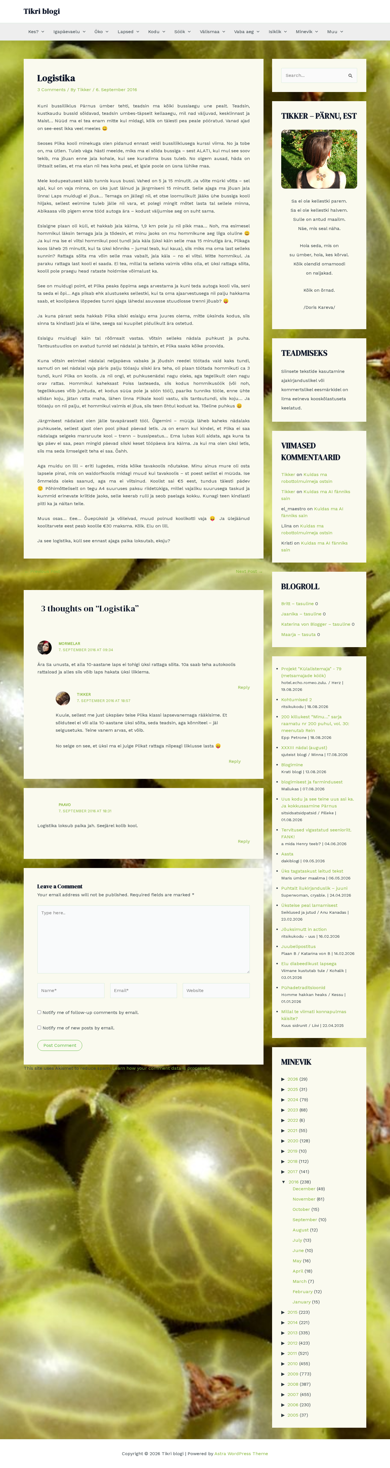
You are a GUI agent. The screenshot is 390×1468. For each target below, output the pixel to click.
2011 (292, 1353)
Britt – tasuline (297, 603)
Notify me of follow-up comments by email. (91, 1012)
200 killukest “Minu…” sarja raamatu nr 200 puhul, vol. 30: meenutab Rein (315, 723)
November (304, 1199)
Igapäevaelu (66, 31)
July (297, 1240)
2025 (293, 1089)
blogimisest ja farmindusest (312, 782)
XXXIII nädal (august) (304, 747)
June (298, 1250)
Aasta (287, 854)
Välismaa (210, 31)
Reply (244, 687)
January (302, 1302)
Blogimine (292, 764)
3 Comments (51, 89)
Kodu (154, 31)
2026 (293, 1079)
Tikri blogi (42, 11)
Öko (99, 31)
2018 (292, 1161)
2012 (292, 1343)
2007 (293, 1394)
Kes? (33, 31)
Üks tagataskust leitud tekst (312, 871)
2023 (293, 1110)
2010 (293, 1363)
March (300, 1281)
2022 (293, 1120)
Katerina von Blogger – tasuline (315, 624)
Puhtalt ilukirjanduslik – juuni (314, 888)
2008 (293, 1384)
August (301, 1230)
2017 (293, 1171)
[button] (41, 31)
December (304, 1188)
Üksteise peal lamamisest (309, 905)
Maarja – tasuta (298, 634)
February (303, 1291)
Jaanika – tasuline (301, 614)
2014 (293, 1322)
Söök (179, 31)
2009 (293, 1374)
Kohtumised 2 (296, 699)
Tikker (84, 694)
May (297, 1260)
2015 (292, 1312)
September (305, 1219)
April (298, 1271)
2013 (292, 1332)
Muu (332, 31)
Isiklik (275, 31)
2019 (292, 1151)
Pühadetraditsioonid (303, 987)
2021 (292, 1130)
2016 (294, 1182)
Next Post (249, 571)
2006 (293, 1404)
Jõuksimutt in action (304, 929)
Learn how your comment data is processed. (161, 1068)
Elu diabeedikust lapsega (309, 963)
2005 (293, 1415)
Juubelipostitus (298, 946)
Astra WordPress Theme (241, 1453)
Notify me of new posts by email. (78, 1028)
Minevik (304, 31)
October (301, 1209)
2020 (293, 1140)
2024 (293, 1099)
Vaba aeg (244, 31)
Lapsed (126, 31)
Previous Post (42, 571)
